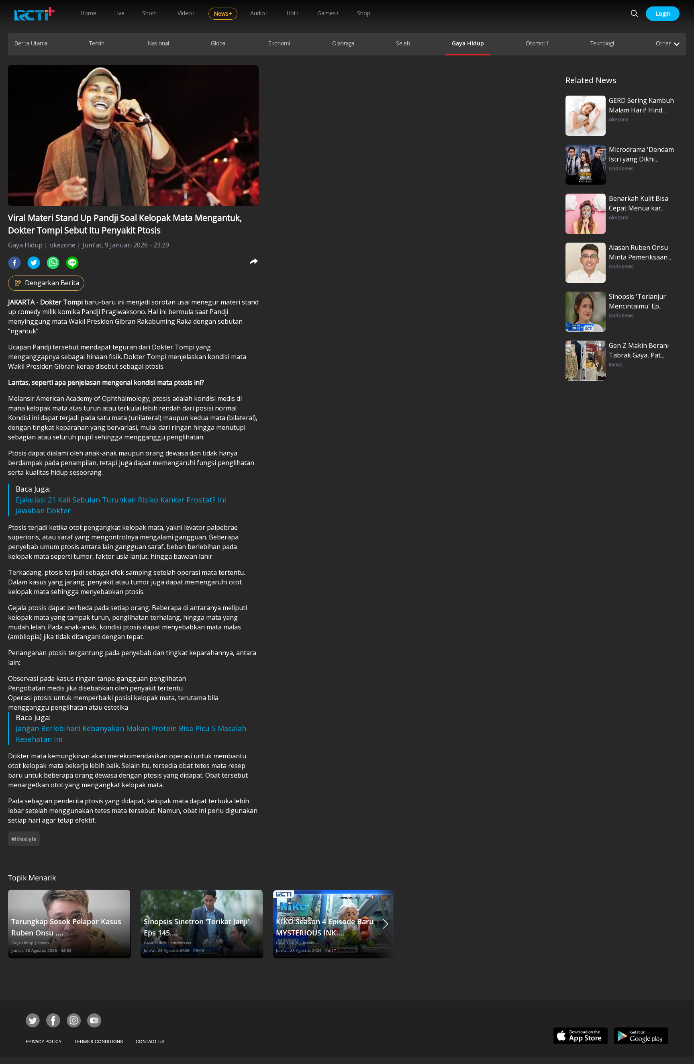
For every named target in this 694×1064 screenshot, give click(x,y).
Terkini (97, 43)
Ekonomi (279, 43)
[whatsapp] (53, 262)
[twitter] (33, 262)
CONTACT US (150, 1041)
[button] (386, 924)
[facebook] (14, 262)
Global (219, 43)
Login (662, 13)
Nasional (158, 43)
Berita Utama (30, 43)
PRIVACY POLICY (43, 1041)
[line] (72, 262)
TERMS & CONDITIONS (98, 1041)
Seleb (403, 43)
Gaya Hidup (468, 43)
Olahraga (343, 43)
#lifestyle (24, 839)
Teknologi (602, 43)
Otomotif (537, 43)
